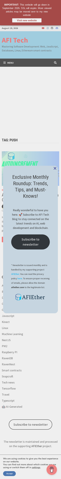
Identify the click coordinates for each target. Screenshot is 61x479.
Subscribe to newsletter (30, 241)
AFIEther (15, 274)
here (20, 278)
